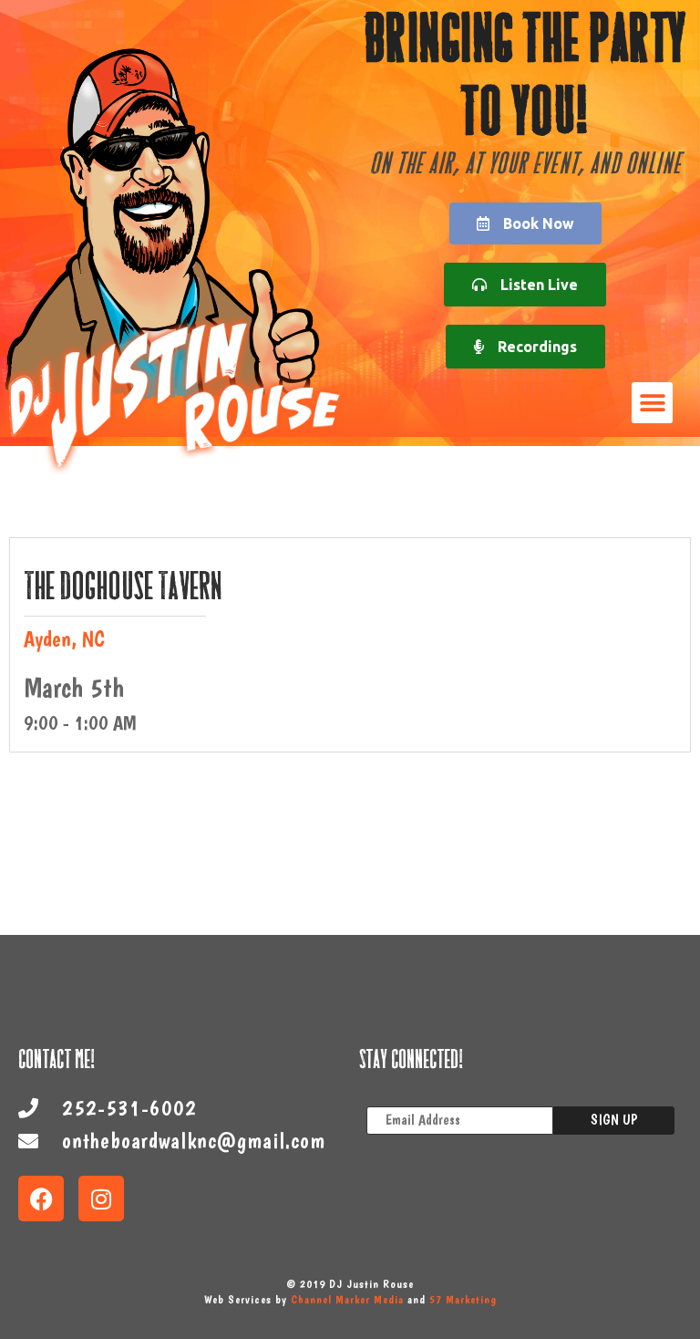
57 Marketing (463, 1299)
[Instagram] (101, 1198)
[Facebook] (41, 1198)
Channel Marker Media (347, 1299)
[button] (652, 402)
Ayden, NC (64, 639)
